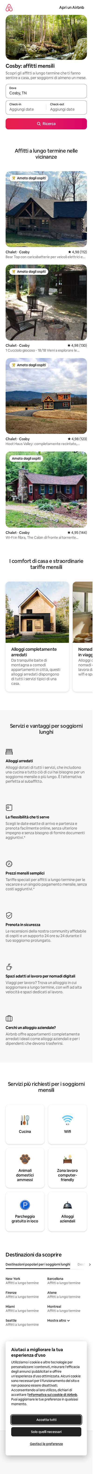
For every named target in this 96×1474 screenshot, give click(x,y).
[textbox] (25, 109)
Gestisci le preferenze (46, 1444)
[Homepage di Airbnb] (9, 7)
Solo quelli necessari (46, 1432)
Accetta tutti (46, 1420)
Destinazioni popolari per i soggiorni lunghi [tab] (38, 1264)
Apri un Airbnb (71, 7)
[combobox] (46, 93)
